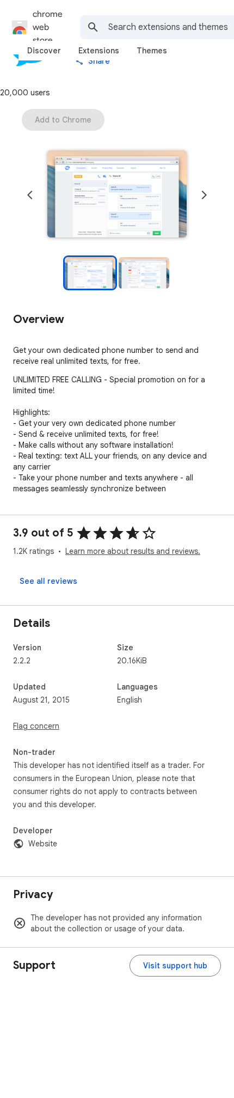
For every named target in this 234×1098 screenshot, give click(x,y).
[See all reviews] (48, 581)
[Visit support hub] (175, 966)
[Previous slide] (30, 195)
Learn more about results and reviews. (132, 551)
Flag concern (36, 726)
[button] (117, 195)
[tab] (44, 50)
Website (42, 844)
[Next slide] (204, 195)
